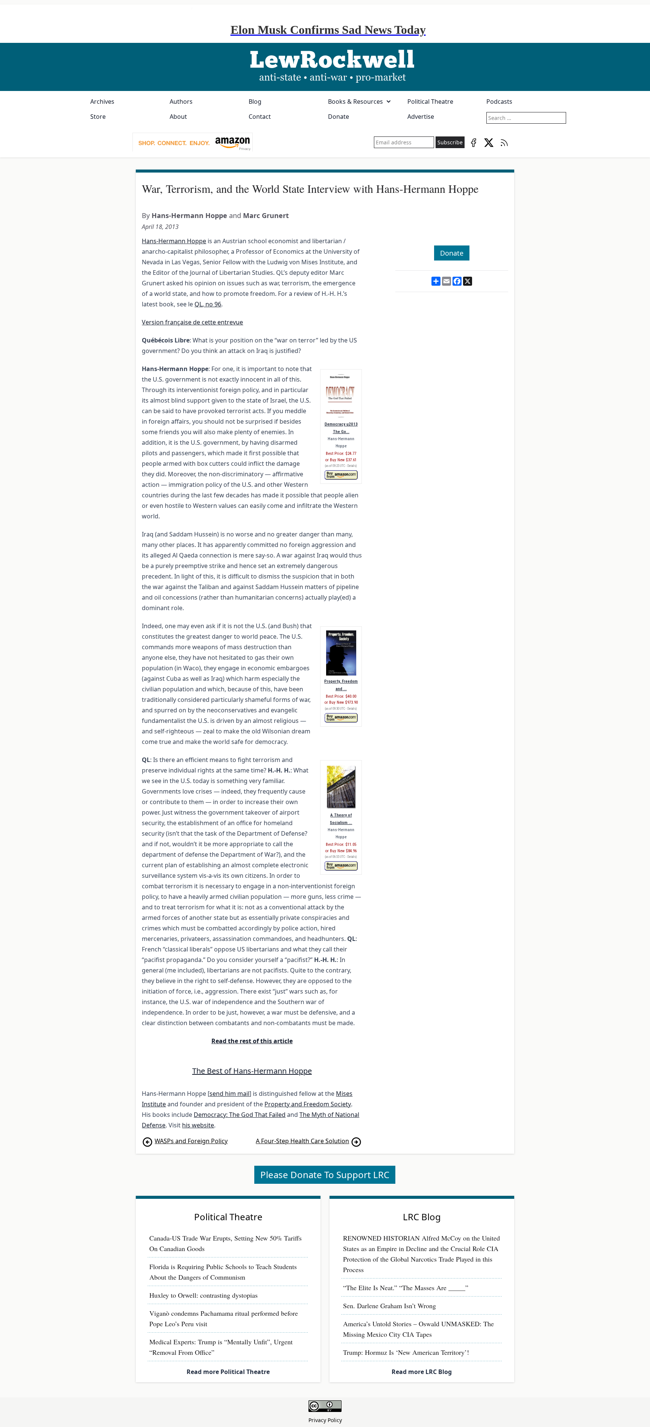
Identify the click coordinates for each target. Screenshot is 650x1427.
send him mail (229, 1093)
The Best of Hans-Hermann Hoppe (252, 1071)
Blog (255, 101)
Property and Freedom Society (307, 1104)
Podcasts (499, 101)
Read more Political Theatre (228, 1372)
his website (198, 1125)
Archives (102, 101)
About (178, 116)
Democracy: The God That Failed (240, 1114)
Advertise (420, 116)
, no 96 (211, 304)
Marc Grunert (266, 215)
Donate (338, 116)
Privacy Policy (325, 1420)
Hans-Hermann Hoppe (189, 215)
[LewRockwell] (325, 66)
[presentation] (192, 142)
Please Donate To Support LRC (324, 1174)
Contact (260, 116)
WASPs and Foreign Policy (191, 1141)
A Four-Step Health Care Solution (302, 1141)
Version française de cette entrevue (192, 322)
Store (98, 116)
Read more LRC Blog (422, 1372)
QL (198, 304)
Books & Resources (355, 101)
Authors (181, 101)
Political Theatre (430, 101)
